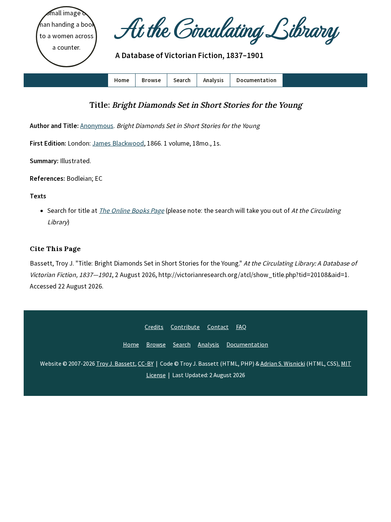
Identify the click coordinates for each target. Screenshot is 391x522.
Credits (154, 327)
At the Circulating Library (226, 27)
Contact (218, 327)
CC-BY (145, 363)
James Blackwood (118, 143)
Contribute (185, 327)
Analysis (213, 80)
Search (182, 80)
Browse (151, 80)
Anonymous (96, 126)
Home (121, 80)
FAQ (241, 327)
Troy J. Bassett (115, 363)
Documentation (256, 80)
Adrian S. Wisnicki (282, 363)
